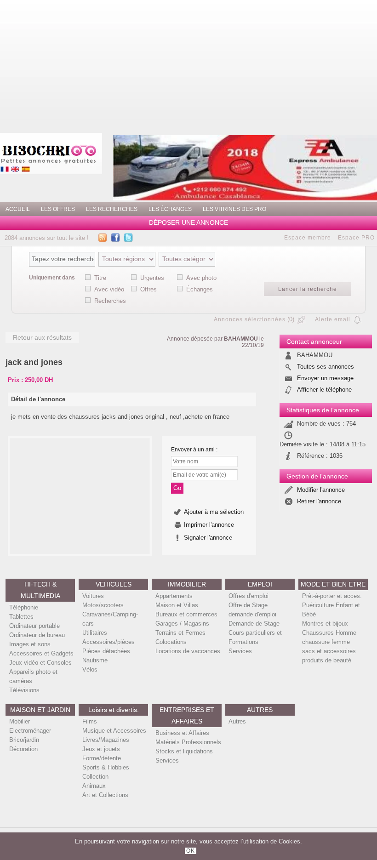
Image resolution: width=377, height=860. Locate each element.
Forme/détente (101, 758)
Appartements (174, 595)
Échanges (199, 289)
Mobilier (19, 721)
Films (89, 721)
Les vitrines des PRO (234, 209)
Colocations (171, 641)
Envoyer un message (325, 378)
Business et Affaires (182, 732)
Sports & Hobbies (105, 767)
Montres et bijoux (325, 623)
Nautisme (95, 660)
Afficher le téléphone (324, 389)
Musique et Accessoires (114, 730)
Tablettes (21, 616)
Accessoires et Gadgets (41, 653)
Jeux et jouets (101, 749)
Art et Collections (105, 795)
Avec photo (201, 277)
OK (190, 851)
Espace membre (307, 237)
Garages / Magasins (182, 623)
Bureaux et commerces (186, 614)
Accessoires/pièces (108, 641)
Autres (237, 721)
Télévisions (24, 690)
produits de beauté (326, 660)
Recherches (110, 300)
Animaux (94, 785)
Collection (95, 776)
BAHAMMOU (241, 339)
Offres (148, 289)
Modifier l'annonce (321, 489)
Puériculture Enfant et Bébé (331, 610)
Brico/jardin (24, 739)
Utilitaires (94, 632)
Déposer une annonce (188, 222)
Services (240, 651)
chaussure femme (326, 641)
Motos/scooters (103, 605)
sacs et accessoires (329, 651)
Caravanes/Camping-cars (110, 619)
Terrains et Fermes (180, 632)
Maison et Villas (176, 605)
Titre (100, 277)
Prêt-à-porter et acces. (332, 595)
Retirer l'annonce (319, 501)
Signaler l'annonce (208, 537)
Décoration (23, 749)
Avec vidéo (109, 289)
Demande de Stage (254, 623)
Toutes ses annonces (325, 366)
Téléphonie (23, 607)
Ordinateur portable (34, 625)
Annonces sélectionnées (250, 319)
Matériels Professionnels (188, 742)
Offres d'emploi (248, 595)
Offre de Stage (248, 605)
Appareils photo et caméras (33, 676)
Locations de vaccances (187, 651)
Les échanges (170, 209)
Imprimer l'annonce (209, 524)
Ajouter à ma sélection (214, 511)
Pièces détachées (106, 651)
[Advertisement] (226, 64)
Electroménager (30, 730)
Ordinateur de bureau (37, 635)
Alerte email (332, 319)
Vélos (89, 669)
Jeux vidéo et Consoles (40, 662)
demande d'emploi (252, 614)
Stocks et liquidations (184, 751)
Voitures (93, 595)
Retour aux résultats (42, 337)
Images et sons (30, 644)
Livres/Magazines (105, 739)
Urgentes (152, 277)
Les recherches (111, 209)
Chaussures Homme (329, 632)
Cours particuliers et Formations (255, 637)
